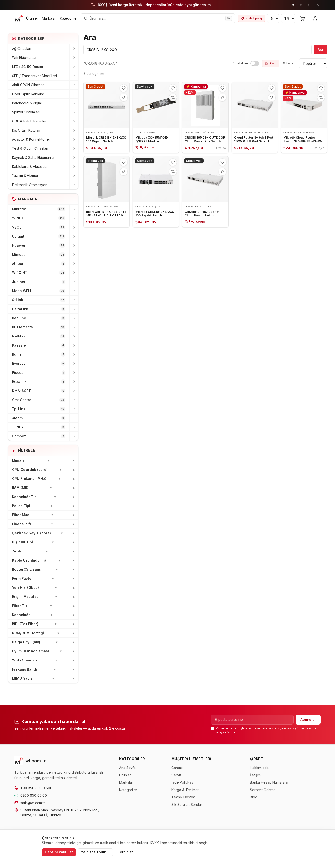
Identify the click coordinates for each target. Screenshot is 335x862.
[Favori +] (124, 88)
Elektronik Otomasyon (29, 185)
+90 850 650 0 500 (36, 788)
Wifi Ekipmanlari (24, 57)
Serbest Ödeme (263, 790)
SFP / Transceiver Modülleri (34, 76)
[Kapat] (318, 5)
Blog (253, 797)
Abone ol (308, 719)
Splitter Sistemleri (26, 112)
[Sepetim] (302, 18)
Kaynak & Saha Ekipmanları (33, 157)
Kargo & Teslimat (185, 790)
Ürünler (32, 18)
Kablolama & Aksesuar (30, 166)
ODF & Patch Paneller (29, 121)
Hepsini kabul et (59, 852)
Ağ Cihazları (21, 48)
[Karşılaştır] (124, 97)
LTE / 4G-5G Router (27, 67)
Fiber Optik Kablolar (28, 94)
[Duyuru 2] (301, 5)
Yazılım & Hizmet (25, 176)
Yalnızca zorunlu (95, 852)
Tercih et (125, 852)
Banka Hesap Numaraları (269, 782)
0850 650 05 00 (33, 795)
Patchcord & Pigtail (27, 103)
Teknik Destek (183, 797)
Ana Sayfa (127, 768)
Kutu (273, 63)
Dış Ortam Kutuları (26, 130)
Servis (176, 775)
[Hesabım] (315, 18)
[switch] (254, 63)
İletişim (255, 775)
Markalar (49, 18)
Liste (290, 63)
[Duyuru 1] (293, 5)
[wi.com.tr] (18, 18)
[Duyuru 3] (309, 5)
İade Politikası (182, 782)
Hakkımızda (259, 768)
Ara (320, 49)
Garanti (177, 768)
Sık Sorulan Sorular (186, 804)
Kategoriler (69, 18)
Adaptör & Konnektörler (31, 139)
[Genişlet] (73, 48)
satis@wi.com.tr (32, 803)
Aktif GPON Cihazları (28, 85)
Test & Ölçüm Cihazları (30, 148)
